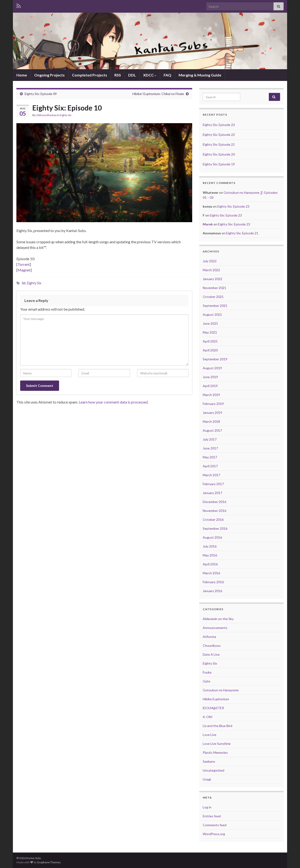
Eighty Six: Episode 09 (41, 94)
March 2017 (211, 475)
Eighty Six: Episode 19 (219, 164)
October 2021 (213, 297)
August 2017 (212, 430)
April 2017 (210, 466)
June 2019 (210, 377)
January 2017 (212, 493)
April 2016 (210, 564)
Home (21, 75)
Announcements (215, 628)
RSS (117, 75)
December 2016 (214, 502)
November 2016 (214, 511)
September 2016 (215, 528)
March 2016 (211, 573)
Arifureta (209, 637)
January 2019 (212, 413)
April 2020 (210, 350)
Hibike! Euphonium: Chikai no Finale (158, 94)
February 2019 (213, 404)
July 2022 (210, 261)
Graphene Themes (49, 862)
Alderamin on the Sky (218, 619)
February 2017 (213, 484)
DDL (132, 75)
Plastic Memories (215, 752)
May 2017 (210, 457)
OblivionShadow (46, 115)
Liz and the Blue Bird (217, 726)
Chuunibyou (212, 645)
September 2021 (215, 306)
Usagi (207, 779)
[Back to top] (289, 857)
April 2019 (210, 386)
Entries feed (212, 816)
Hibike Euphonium (216, 699)
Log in (207, 807)
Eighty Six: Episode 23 (219, 125)
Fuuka (207, 672)
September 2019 (215, 359)
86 (24, 283)
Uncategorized (213, 770)
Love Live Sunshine (217, 744)
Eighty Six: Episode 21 (219, 144)
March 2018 (211, 421)
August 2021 (212, 314)
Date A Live (211, 654)
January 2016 (212, 591)
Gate (206, 681)
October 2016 (213, 520)
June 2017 (210, 448)
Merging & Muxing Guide (200, 75)
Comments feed (214, 825)
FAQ (167, 75)
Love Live (209, 735)
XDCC (148, 75)
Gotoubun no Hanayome (221, 690)
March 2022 (211, 270)
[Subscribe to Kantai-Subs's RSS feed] (18, 5)
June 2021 (210, 323)
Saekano (209, 761)
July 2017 (210, 439)
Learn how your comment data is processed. (113, 402)
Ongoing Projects (49, 75)
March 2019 (211, 395)
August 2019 (212, 368)
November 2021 (214, 288)
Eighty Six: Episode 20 (219, 154)
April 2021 (210, 341)
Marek (208, 224)
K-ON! (208, 717)
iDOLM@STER (213, 708)
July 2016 (210, 546)
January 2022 (212, 279)
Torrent (24, 264)
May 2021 (210, 332)
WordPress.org (214, 834)
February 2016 (213, 582)
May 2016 (210, 555)
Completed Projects (89, 75)
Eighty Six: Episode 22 (219, 135)
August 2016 (212, 537)
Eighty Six (65, 115)
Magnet (24, 270)
